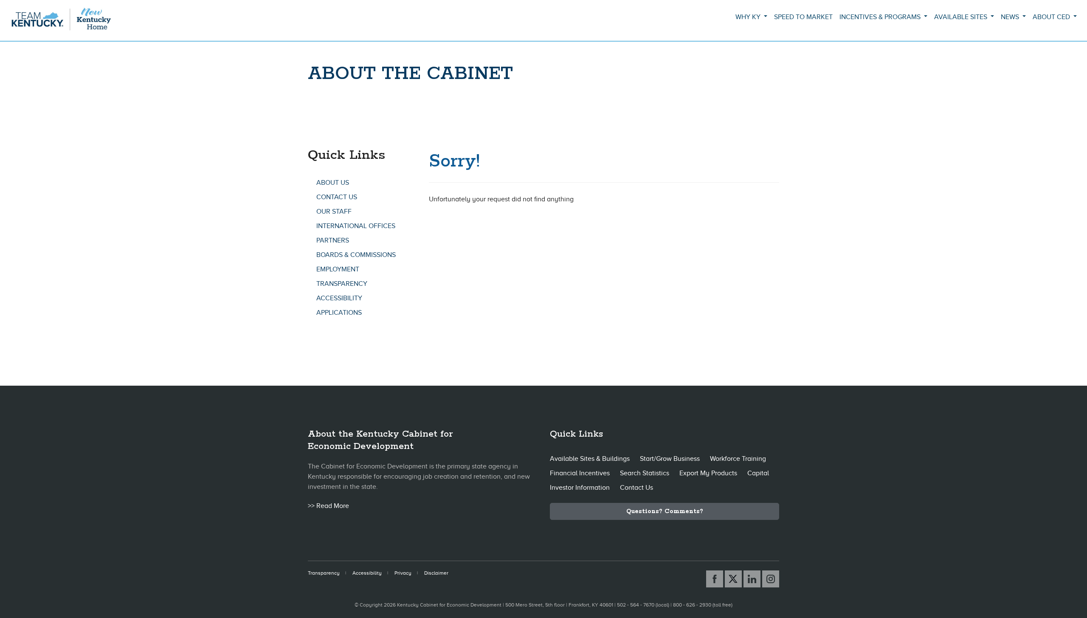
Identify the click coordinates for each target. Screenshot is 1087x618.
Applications (339, 312)
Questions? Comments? (664, 511)
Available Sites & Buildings (590, 459)
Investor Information (580, 487)
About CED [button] (1052, 17)
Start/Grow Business (670, 459)
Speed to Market (803, 17)
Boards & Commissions (356, 255)
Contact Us (336, 197)
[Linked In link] (751, 578)
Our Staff (334, 211)
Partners (332, 240)
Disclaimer (436, 573)
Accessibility (339, 298)
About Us (332, 182)
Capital (758, 473)
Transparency (341, 284)
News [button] (1011, 17)
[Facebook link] (714, 578)
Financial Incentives (580, 473)
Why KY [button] (748, 17)
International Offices (355, 226)
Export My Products (708, 473)
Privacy (402, 573)
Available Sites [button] (961, 17)
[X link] (733, 578)
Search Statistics (644, 473)
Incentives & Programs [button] (880, 17)
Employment (337, 269)
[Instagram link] (770, 578)
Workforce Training (738, 459)
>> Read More (328, 506)
